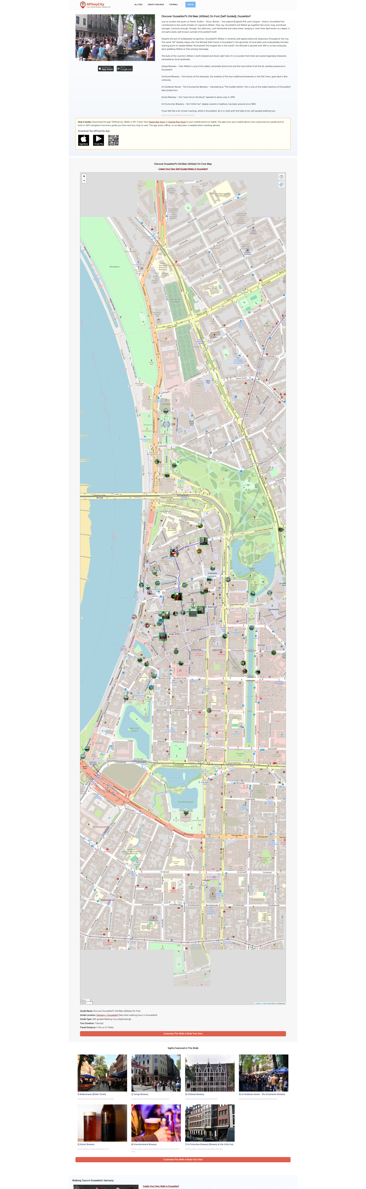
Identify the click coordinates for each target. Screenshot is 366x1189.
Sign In (190, 4)
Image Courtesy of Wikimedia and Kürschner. (178, 115)
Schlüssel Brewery (195, 1094)
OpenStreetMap (269, 1003)
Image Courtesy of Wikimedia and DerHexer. (201, 1098)
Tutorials (173, 4)
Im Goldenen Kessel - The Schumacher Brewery (263, 1094)
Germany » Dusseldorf (107, 1015)
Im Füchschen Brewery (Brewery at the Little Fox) (210, 1144)
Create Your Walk (156, 4)
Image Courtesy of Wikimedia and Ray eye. (93, 1149)
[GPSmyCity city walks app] (95, 5)
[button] (165, 614)
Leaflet (257, 1003)
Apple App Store (157, 122)
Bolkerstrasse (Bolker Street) (93, 1094)
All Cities (138, 4)
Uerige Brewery (141, 1094)
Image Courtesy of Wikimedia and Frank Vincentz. (96, 1098)
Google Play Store (177, 122)
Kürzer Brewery (87, 1144)
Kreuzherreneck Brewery (145, 1144)
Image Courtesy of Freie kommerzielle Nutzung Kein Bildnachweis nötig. (155, 1150)
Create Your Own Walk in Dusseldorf (161, 1186)
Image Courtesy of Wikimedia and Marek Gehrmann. (150, 1098)
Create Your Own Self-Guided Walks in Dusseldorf (183, 169)
